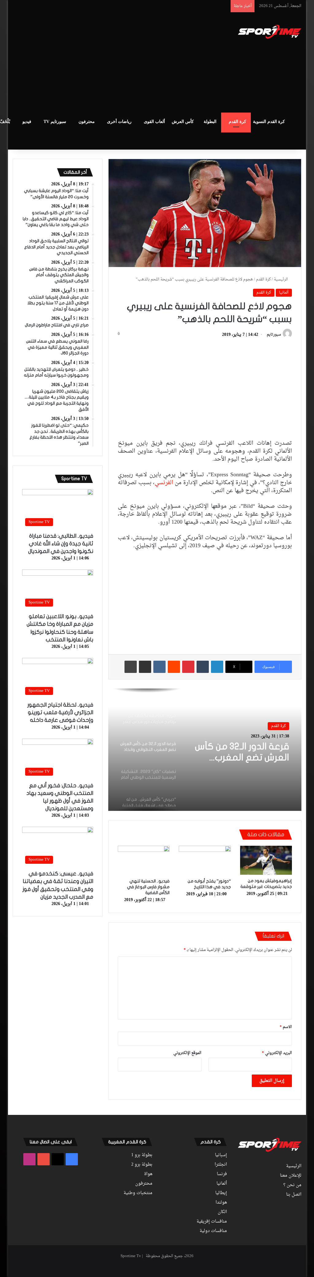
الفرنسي (164, 482)
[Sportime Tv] (269, 32)
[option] (204, 750)
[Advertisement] (101, 61)
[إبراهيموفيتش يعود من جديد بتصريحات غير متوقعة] (266, 860)
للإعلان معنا (290, 1176)
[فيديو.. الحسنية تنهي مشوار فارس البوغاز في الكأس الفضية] (144, 860)
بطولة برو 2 (141, 1165)
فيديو (26, 121)
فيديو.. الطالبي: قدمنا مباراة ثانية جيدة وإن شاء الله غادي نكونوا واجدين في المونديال (60, 543)
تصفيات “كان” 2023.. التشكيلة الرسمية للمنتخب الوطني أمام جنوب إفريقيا (245, 757)
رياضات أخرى (119, 121)
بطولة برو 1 (141, 1155)
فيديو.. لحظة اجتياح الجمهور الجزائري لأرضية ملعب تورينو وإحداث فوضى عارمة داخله (60, 712)
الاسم (286, 1027)
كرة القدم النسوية (269, 121)
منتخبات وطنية (138, 1193)
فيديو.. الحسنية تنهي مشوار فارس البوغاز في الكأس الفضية (148, 887)
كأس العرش (183, 121)
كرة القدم (237, 121)
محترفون (86, 121)
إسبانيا (221, 1155)
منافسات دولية (213, 1231)
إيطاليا (221, 1193)
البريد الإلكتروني (277, 1053)
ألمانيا (284, 292)
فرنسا (222, 1174)
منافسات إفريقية (212, 1222)
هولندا (221, 1203)
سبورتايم (274, 335)
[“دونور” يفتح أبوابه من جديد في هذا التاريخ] (205, 860)
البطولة (210, 121)
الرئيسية (281, 279)
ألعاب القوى (154, 121)
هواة (148, 1174)
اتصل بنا (293, 1195)
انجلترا (221, 1165)
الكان (222, 1212)
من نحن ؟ (292, 1185)
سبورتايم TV (55, 121)
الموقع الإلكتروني (187, 1053)
